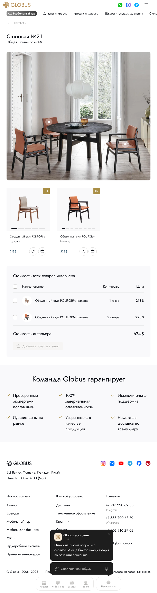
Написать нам (108, 586)
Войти (86, 586)
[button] (146, 4)
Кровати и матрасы (86, 13)
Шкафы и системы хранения (124, 13)
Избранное (58, 586)
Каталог (44, 586)
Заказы (72, 586)
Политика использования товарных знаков (122, 572)
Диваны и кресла (55, 13)
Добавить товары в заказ (40, 346)
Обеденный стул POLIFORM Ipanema (61, 300)
